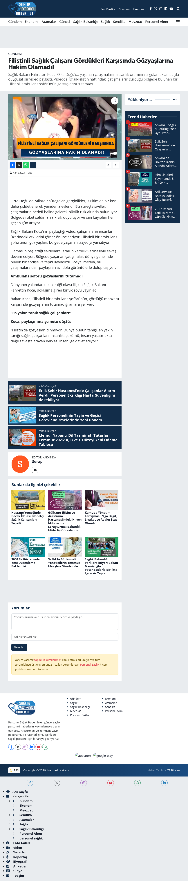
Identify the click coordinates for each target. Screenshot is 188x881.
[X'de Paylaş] (19, 165)
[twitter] (57, 783)
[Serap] (20, 464)
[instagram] (83, 783)
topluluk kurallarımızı (48, 660)
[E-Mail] (35, 470)
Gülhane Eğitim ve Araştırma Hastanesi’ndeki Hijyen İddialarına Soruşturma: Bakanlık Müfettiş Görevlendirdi (65, 521)
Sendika (119, 21)
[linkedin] (164, 783)
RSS (16, 770)
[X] (18, 747)
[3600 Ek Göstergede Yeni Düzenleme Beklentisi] (28, 546)
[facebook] (30, 783)
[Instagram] (25, 747)
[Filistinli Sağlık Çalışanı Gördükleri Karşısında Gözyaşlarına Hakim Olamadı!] (65, 127)
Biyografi (19, 861)
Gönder (19, 647)
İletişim (18, 875)
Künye (17, 871)
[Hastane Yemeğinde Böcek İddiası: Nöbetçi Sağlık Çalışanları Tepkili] (28, 500)
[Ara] (178, 8)
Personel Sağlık (89, 664)
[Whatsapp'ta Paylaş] (26, 165)
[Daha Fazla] (33, 165)
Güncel (64, 21)
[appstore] (84, 755)
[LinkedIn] (32, 747)
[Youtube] (38, 747)
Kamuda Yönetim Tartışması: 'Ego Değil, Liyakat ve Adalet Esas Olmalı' (101, 518)
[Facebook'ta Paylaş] (12, 165)
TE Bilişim (173, 770)
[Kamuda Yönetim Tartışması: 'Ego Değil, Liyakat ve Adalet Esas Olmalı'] (101, 500)
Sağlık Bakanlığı (85, 21)
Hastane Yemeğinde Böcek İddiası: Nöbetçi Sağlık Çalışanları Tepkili (27, 518)
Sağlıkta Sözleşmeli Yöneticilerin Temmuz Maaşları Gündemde (64, 562)
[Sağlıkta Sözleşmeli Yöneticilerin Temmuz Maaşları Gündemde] (65, 546)
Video (17, 847)
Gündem (15, 21)
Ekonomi (32, 21)
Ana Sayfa (20, 791)
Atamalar (49, 21)
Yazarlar (19, 852)
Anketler (19, 866)
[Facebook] (11, 747)
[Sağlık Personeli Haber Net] (22, 9)
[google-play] (103, 755)
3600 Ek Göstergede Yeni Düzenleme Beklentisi (25, 562)
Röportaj (19, 857)
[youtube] (110, 783)
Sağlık (105, 21)
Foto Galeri (21, 843)
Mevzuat (135, 21)
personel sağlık (31, 838)
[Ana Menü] (178, 22)
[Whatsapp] (45, 747)
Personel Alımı (156, 21)
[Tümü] (175, 99)
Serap (37, 461)
